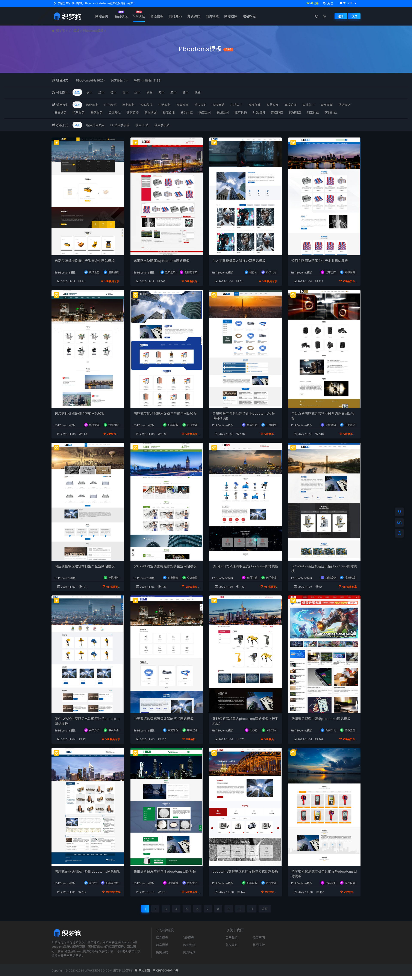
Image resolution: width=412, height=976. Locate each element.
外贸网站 (331, 425)
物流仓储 (169, 112)
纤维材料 (350, 272)
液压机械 (350, 577)
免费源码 (193, 16)
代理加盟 (295, 112)
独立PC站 (141, 125)
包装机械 (113, 272)
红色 (101, 92)
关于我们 (232, 937)
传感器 (254, 730)
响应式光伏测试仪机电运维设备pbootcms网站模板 (324, 873)
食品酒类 (327, 105)
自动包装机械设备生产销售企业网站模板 (85, 261)
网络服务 (92, 105)
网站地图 (144, 970)
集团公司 (223, 112)
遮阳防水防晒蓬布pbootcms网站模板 (161, 261)
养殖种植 (277, 112)
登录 (354, 16)
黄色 (125, 92)
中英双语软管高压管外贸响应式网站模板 (164, 719)
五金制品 (271, 424)
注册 (341, 16)
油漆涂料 (173, 883)
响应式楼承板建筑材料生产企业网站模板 (85, 566)
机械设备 (94, 272)
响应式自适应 (95, 125)
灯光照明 (259, 112)
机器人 (253, 272)
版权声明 (232, 945)
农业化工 (309, 105)
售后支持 (259, 945)
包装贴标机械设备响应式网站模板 (80, 413)
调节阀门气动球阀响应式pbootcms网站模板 (245, 566)
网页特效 (212, 16)
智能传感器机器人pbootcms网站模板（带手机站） (245, 721)
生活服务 (164, 105)
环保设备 (192, 424)
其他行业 (331, 112)
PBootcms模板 (93, 30)
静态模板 (156, 16)
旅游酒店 (345, 105)
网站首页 (101, 16)
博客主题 (350, 730)
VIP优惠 (314, 3)
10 (240, 909)
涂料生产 (192, 883)
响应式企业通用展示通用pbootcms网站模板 (88, 871)
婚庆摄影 (200, 105)
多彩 (197, 92)
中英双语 (350, 425)
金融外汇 (115, 112)
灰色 (173, 92)
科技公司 (271, 272)
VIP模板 (139, 16)
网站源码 (175, 16)
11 (251, 909)
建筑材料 (113, 577)
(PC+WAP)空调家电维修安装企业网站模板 (165, 566)
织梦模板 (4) (119, 80)
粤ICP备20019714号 (165, 970)
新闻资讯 (331, 730)
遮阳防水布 (191, 272)
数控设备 (271, 883)
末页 (265, 909)
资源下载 (187, 112)
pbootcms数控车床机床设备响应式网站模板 (245, 871)
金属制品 (252, 424)
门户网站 (110, 105)
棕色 (185, 92)
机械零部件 (112, 883)
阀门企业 (271, 577)
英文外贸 (94, 730)
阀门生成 (252, 577)
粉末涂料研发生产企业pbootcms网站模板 (165, 871)
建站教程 (249, 16)
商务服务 (128, 105)
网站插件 (230, 16)
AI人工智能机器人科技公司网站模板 (239, 261)
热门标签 (328, 3)
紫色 (161, 92)
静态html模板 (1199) (148, 80)
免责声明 (259, 937)
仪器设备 (331, 883)
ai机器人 (271, 730)
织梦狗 (60, 30)
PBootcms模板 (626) (90, 80)
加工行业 (313, 112)
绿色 (137, 92)
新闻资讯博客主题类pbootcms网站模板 (321, 719)
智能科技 (146, 105)
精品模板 (121, 16)
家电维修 (173, 577)
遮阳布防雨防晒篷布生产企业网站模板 (319, 261)
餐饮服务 (97, 112)
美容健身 (61, 112)
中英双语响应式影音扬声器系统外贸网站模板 (323, 415)
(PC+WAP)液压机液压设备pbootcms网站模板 (324, 568)
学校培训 (291, 105)
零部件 (93, 883)
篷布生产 (170, 272)
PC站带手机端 (119, 125)
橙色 (113, 92)
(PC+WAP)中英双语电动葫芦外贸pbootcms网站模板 (87, 721)
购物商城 (218, 105)
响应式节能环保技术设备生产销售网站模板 (165, 413)
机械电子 (236, 105)
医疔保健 (254, 105)
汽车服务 (79, 112)
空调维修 (192, 577)
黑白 (149, 92)
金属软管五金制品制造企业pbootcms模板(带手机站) (243, 415)
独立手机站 (162, 125)
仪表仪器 (350, 883)
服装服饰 (273, 105)
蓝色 (89, 92)
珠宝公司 (205, 112)
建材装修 (133, 112)
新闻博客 (151, 112)
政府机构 (241, 112)
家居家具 (182, 105)
